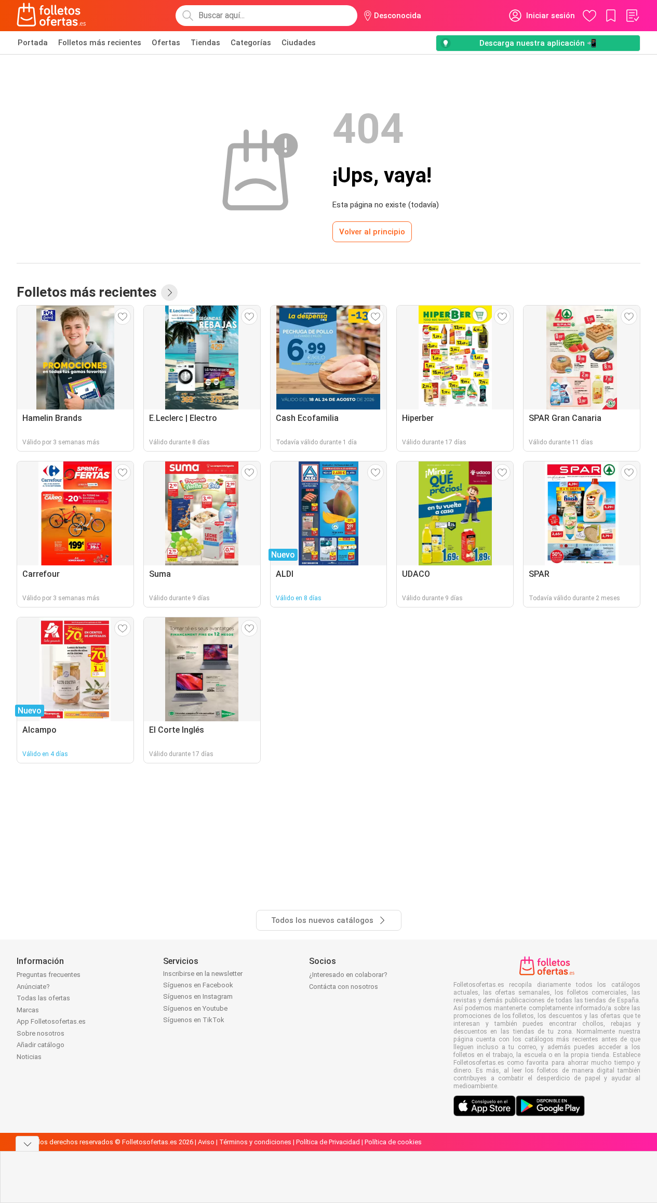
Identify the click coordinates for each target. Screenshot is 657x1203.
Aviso (206, 1142)
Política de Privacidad (328, 1142)
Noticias (29, 1057)
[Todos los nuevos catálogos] (169, 292)
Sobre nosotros (40, 1033)
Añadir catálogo (40, 1045)
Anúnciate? (33, 986)
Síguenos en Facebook (198, 985)
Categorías (251, 42)
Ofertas (166, 42)
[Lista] (632, 15)
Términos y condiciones (255, 1142)
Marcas (28, 1010)
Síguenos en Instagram (198, 996)
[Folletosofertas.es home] (51, 16)
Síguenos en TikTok (193, 1020)
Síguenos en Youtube (195, 1008)
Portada (33, 42)
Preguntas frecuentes (49, 975)
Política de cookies (393, 1142)
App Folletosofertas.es (51, 1021)
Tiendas (205, 42)
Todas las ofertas (43, 998)
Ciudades (298, 42)
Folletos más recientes (99, 42)
